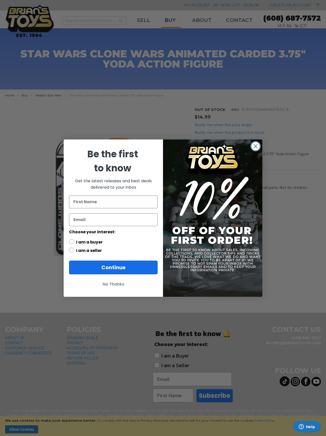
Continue (113, 267)
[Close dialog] (255, 146)
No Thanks (113, 284)
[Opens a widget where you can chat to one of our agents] (307, 427)
